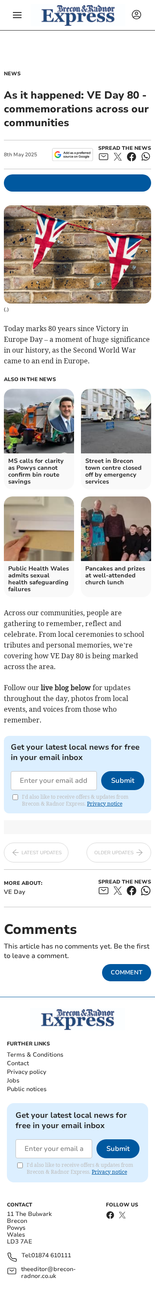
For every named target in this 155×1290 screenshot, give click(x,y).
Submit (122, 780)
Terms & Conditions (35, 1055)
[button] (17, 15)
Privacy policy (26, 1072)
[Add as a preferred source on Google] (72, 154)
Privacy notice (104, 803)
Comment (127, 972)
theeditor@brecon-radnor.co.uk (48, 1273)
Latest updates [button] (42, 852)
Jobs (13, 1080)
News (12, 73)
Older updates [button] (113, 852)
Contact (18, 1063)
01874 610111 (51, 1255)
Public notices (26, 1089)
